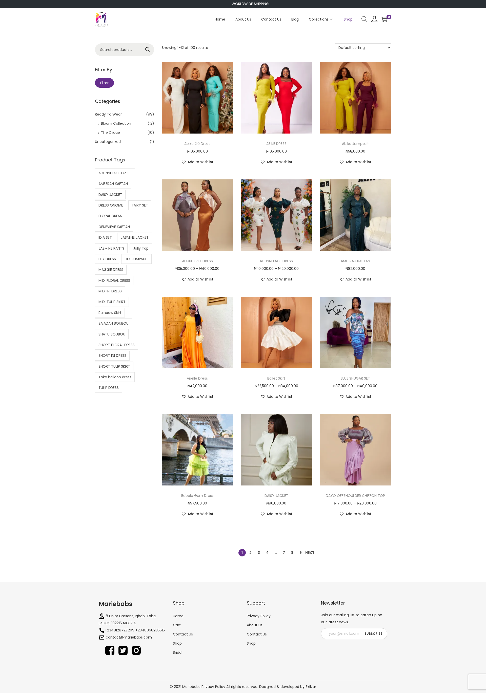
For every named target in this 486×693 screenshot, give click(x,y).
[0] (384, 19)
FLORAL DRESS (110, 215)
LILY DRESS (107, 258)
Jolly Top (141, 248)
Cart (177, 625)
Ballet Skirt (276, 378)
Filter (104, 82)
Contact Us (183, 634)
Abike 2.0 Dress (197, 143)
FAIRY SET (140, 205)
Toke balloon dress (114, 377)
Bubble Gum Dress (197, 495)
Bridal (177, 652)
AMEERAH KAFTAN (355, 261)
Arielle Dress (197, 378)
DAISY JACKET (276, 495)
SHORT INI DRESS (112, 355)
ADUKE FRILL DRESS (197, 261)
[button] (197, 161)
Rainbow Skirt (110, 312)
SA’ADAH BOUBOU (113, 323)
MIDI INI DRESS (110, 291)
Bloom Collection (116, 123)
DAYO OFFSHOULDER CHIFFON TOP (355, 495)
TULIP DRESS (108, 387)
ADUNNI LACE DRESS (276, 261)
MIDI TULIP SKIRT (112, 301)
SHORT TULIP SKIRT (114, 366)
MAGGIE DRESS (110, 269)
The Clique (110, 132)
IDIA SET (105, 237)
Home (178, 616)
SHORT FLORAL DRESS (116, 344)
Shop (179, 603)
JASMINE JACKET (135, 237)
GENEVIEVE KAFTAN (114, 226)
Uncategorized (108, 141)
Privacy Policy (259, 616)
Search (148, 49)
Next (309, 552)
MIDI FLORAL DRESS (114, 280)
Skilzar (311, 686)
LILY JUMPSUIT (136, 258)
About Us (254, 625)
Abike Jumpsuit (355, 143)
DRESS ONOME (110, 205)
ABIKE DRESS (276, 143)
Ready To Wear (108, 114)
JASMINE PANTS (111, 248)
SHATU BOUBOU (111, 334)
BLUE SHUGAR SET (355, 378)
